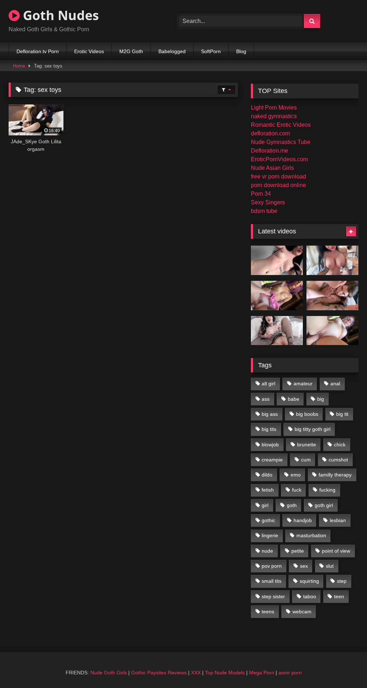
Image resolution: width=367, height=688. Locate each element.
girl (265, 505)
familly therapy (335, 475)
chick (339, 444)
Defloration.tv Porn (37, 51)
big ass (270, 414)
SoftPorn (211, 51)
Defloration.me (269, 151)
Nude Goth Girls (108, 672)
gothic (268, 520)
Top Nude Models (225, 672)
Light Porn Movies (274, 107)
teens (268, 611)
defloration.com (270, 133)
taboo (309, 596)
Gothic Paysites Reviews (159, 672)
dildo (267, 475)
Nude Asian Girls (272, 168)
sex (304, 566)
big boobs (307, 414)
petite (297, 551)
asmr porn (290, 672)
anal (335, 383)
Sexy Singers (268, 202)
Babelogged (172, 51)
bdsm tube (264, 211)
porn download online (278, 185)
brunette (306, 444)
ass (266, 399)
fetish (268, 490)
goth (292, 505)
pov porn (272, 566)
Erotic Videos (89, 51)
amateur (303, 383)
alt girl (268, 383)
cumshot (338, 459)
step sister (273, 596)
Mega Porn (261, 672)
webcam (301, 611)
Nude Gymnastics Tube (280, 142)
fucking (327, 490)
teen (339, 596)
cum (306, 459)
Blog (241, 51)
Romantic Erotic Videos (281, 125)
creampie (272, 459)
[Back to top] (345, 667)
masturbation (311, 535)
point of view (336, 551)
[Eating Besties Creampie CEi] (277, 330)
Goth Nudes (59, 15)
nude (267, 551)
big (320, 399)
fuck (296, 490)
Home (19, 66)
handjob (303, 520)
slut (330, 566)
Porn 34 (261, 194)
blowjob (270, 444)
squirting (309, 581)
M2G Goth (131, 51)
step (342, 581)
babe (293, 399)
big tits (269, 429)
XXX (196, 672)
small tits (271, 581)
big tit (342, 414)
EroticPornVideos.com (279, 159)
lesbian (338, 520)
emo (296, 475)
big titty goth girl (312, 429)
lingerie (270, 535)
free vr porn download (278, 176)
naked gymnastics (274, 116)
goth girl (324, 505)
